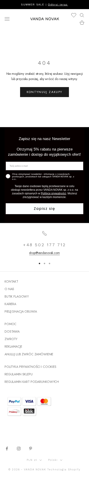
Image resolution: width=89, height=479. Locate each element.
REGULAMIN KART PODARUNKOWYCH (32, 381)
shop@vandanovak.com (44, 253)
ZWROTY (11, 339)
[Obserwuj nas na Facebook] (7, 448)
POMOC (10, 324)
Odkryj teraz (58, 4)
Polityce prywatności (53, 193)
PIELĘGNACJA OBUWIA (21, 311)
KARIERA (10, 304)
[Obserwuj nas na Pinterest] (30, 448)
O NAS (9, 289)
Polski (53, 460)
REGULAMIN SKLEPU (19, 374)
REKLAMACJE (13, 346)
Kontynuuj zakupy (44, 92)
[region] (44, 243)
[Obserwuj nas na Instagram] (18, 448)
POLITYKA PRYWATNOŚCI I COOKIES (30, 366)
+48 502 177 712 (44, 244)
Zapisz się (44, 208)
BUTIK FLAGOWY (17, 296)
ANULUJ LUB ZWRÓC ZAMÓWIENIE (29, 354)
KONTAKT (11, 281)
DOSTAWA (12, 331)
